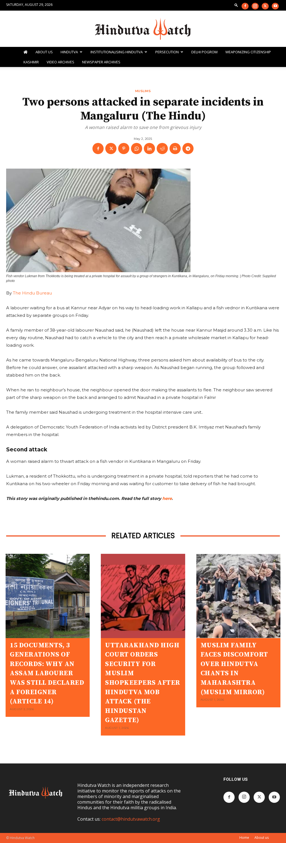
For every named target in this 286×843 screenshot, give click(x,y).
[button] (236, 5)
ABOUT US (44, 51)
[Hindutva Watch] (143, 29)
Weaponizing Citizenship (248, 51)
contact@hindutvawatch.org (131, 819)
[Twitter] (265, 6)
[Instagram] (255, 6)
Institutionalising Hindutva (116, 51)
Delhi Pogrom (204, 51)
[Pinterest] (123, 148)
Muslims (143, 91)
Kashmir (31, 61)
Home (244, 837)
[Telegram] (188, 148)
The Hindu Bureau (32, 293)
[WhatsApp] (136, 148)
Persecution (167, 51)
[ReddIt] (162, 148)
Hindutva (69, 51)
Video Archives (60, 61)
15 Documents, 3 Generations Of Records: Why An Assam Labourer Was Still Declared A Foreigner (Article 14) (47, 673)
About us (261, 837)
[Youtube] (275, 6)
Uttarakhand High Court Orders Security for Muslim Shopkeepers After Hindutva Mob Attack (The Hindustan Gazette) (142, 683)
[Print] (175, 148)
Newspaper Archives (101, 61)
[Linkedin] (149, 148)
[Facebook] (245, 6)
